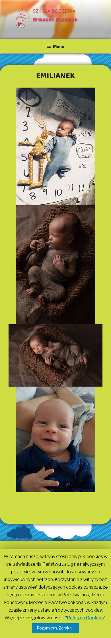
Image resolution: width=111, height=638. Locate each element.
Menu (58, 46)
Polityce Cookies (85, 617)
